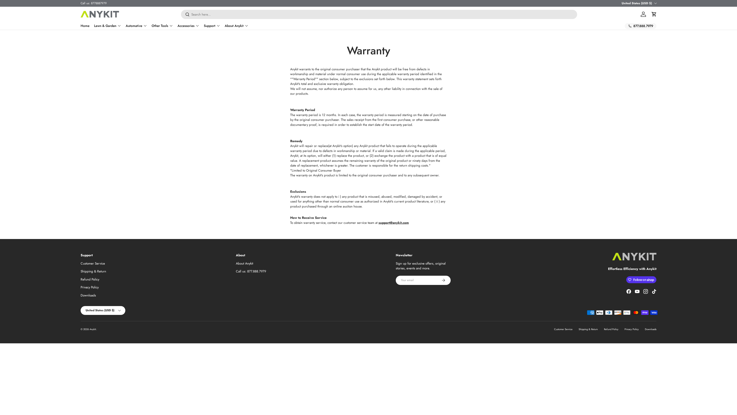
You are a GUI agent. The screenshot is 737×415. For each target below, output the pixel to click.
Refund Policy (90, 279)
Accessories (186, 25)
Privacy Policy (90, 287)
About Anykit (234, 25)
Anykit (93, 329)
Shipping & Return (93, 271)
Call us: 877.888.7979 (251, 271)
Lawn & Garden (105, 25)
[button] (654, 14)
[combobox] (379, 14)
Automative (134, 25)
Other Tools (160, 25)
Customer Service (93, 263)
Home (85, 25)
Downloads (88, 295)
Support (209, 25)
